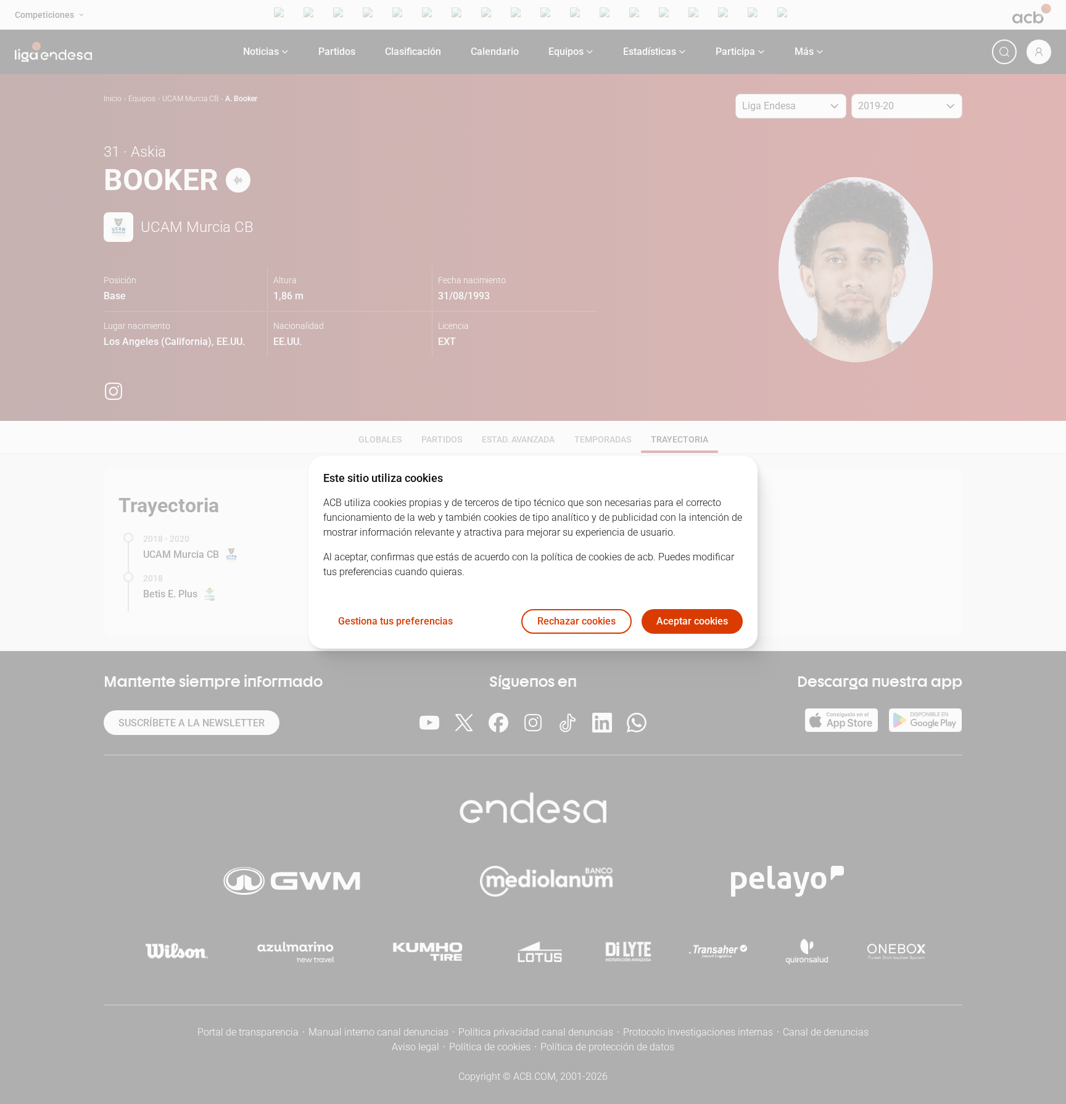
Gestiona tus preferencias (395, 621)
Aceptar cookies (692, 621)
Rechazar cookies (576, 621)
